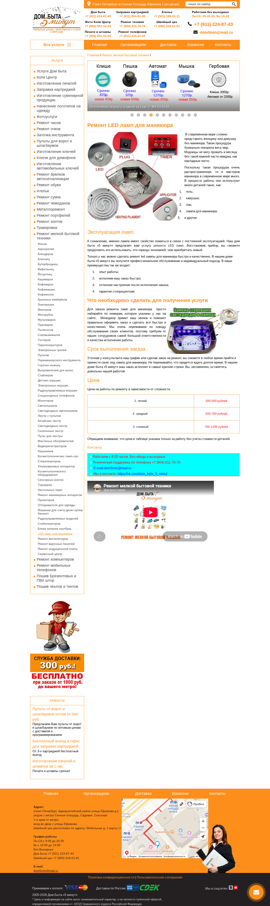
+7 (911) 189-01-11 (167, 16)
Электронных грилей (52, 350)
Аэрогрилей (46, 249)
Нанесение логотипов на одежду (59, 108)
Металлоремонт (51, 209)
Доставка (168, 45)
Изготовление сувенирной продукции (60, 98)
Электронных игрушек (53, 385)
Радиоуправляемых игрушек (57, 390)
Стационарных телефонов (56, 395)
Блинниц (44, 259)
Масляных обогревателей (56, 441)
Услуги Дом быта (51, 71)
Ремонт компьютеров (55, 559)
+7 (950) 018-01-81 (167, 26)
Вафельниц (46, 269)
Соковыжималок (49, 335)
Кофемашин (46, 289)
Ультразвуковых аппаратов (56, 466)
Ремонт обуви (49, 185)
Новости (57, 700)
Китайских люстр (49, 420)
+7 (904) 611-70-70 (132, 26)
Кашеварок (45, 279)
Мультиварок (46, 319)
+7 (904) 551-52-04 (98, 26)
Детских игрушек (49, 380)
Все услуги (54, 45)
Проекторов (46, 500)
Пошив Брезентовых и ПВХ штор (56, 578)
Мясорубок (45, 314)
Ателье (43, 191)
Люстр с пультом (49, 415)
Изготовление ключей (56, 152)
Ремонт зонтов (49, 221)
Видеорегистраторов (52, 446)
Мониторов (45, 400)
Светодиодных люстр (52, 426)
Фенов (42, 244)
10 (189, 115)
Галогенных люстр (50, 431)
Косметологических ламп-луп (58, 456)
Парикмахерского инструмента (59, 360)
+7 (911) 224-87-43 (98, 16)
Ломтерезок (46, 304)
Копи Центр (47, 77)
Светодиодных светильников (57, 410)
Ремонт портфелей (53, 215)
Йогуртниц (45, 274)
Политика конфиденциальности (111, 877)
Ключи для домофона (56, 158)
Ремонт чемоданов (53, 203)
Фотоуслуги (47, 117)
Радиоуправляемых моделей (58, 518)
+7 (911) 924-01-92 (132, 16)
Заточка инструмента (55, 135)
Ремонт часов (49, 123)
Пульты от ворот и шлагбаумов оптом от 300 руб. (55, 714)
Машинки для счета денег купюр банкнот (60, 511)
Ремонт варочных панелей (56, 543)
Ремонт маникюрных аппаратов (60, 495)
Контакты (223, 45)
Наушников (45, 451)
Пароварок (45, 324)
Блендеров (45, 254)
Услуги (57, 60)
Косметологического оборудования (52, 473)
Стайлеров (45, 375)
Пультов (43, 355)
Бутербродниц (48, 264)
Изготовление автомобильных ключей (58, 166)
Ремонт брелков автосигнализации (53, 176)
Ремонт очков (49, 129)
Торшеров (45, 484)
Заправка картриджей (56, 89)
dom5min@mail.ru (216, 32)
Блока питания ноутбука (54, 528)
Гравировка (47, 228)
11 (195, 115)
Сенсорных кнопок (50, 479)
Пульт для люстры (50, 436)
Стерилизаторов (49, 461)
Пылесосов (45, 329)
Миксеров (44, 309)
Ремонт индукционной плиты (58, 549)
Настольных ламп (50, 490)
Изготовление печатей (56, 83)
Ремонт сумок (49, 197)
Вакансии (195, 45)
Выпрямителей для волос (55, 370)
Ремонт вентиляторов (53, 538)
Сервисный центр (50, 554)
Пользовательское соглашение (159, 877)
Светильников (47, 405)
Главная (99, 45)
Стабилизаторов (49, 523)
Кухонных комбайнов (52, 299)
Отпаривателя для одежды (56, 505)
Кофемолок (46, 294)
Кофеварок (45, 284)
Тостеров (44, 340)
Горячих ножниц (49, 365)
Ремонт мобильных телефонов (53, 567)
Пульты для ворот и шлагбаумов (54, 143)
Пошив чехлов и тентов (57, 586)
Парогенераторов (50, 345)
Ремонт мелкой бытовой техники (58, 236)
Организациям (133, 45)
